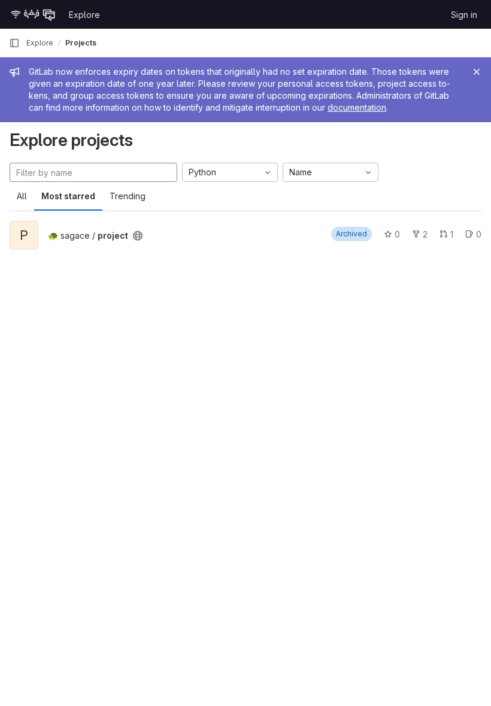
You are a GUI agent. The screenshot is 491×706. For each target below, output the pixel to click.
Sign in (464, 15)
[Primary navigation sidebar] (14, 43)
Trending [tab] (128, 196)
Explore (84, 15)
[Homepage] (33, 14)
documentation (357, 107)
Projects (80, 42)
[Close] (476, 72)
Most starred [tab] (68, 196)
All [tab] (22, 196)
